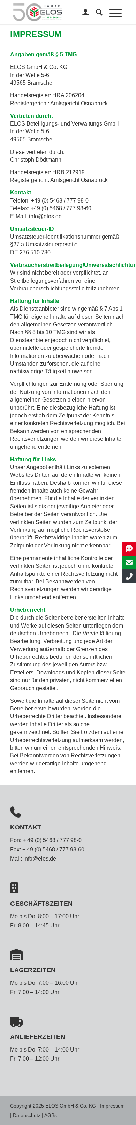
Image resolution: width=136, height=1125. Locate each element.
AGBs (50, 1115)
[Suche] (96, 12)
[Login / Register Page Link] (82, 12)
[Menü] (112, 12)
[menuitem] (82, 12)
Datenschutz (26, 1115)
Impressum (112, 1106)
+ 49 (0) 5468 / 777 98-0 (52, 840)
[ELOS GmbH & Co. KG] (56, 12)
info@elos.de (39, 859)
